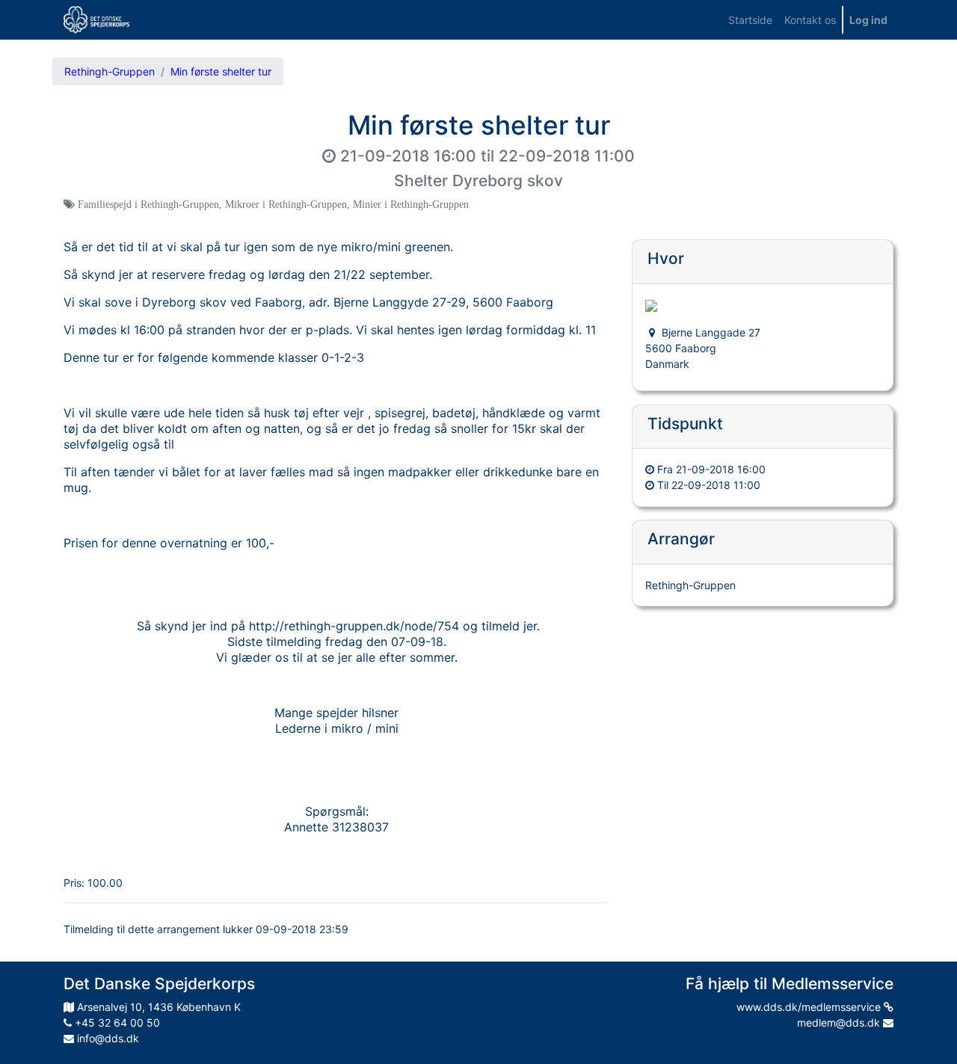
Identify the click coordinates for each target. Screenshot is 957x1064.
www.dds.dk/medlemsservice (810, 1006)
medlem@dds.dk (840, 1022)
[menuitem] (750, 20)
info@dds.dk (106, 1038)
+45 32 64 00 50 (116, 1022)
